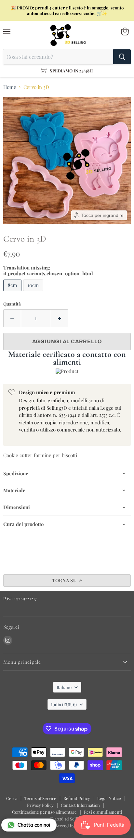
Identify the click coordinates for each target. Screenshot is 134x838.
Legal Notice (109, 798)
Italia (64, 704)
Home (9, 87)
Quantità (12, 303)
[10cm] (34, 292)
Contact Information (80, 805)
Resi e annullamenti (103, 812)
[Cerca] (122, 56)
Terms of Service (40, 798)
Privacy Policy (40, 805)
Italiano (64, 687)
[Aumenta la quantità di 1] (60, 318)
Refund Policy (76, 798)
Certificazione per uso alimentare (44, 812)
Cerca (11, 798)
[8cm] (13, 292)
